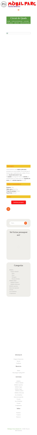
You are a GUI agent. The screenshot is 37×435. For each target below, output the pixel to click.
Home (8, 21)
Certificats (18, 363)
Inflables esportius (13, 286)
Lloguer (26, 21)
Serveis (18, 361)
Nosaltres (18, 412)
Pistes (13, 275)
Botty (13, 273)
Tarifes (18, 370)
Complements (12, 293)
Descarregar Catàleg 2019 (19, 372)
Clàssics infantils (14, 271)
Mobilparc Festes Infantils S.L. (14, 429)
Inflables (10, 23)
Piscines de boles (16, 278)
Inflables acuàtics (15, 282)
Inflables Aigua (12, 280)
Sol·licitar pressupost (18, 202)
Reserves (18, 417)
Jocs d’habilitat (13, 291)
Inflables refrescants (15, 284)
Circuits (16, 23)
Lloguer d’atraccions (18, 359)
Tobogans (14, 277)
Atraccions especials (14, 288)
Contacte (18, 414)
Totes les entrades (17, 21)
